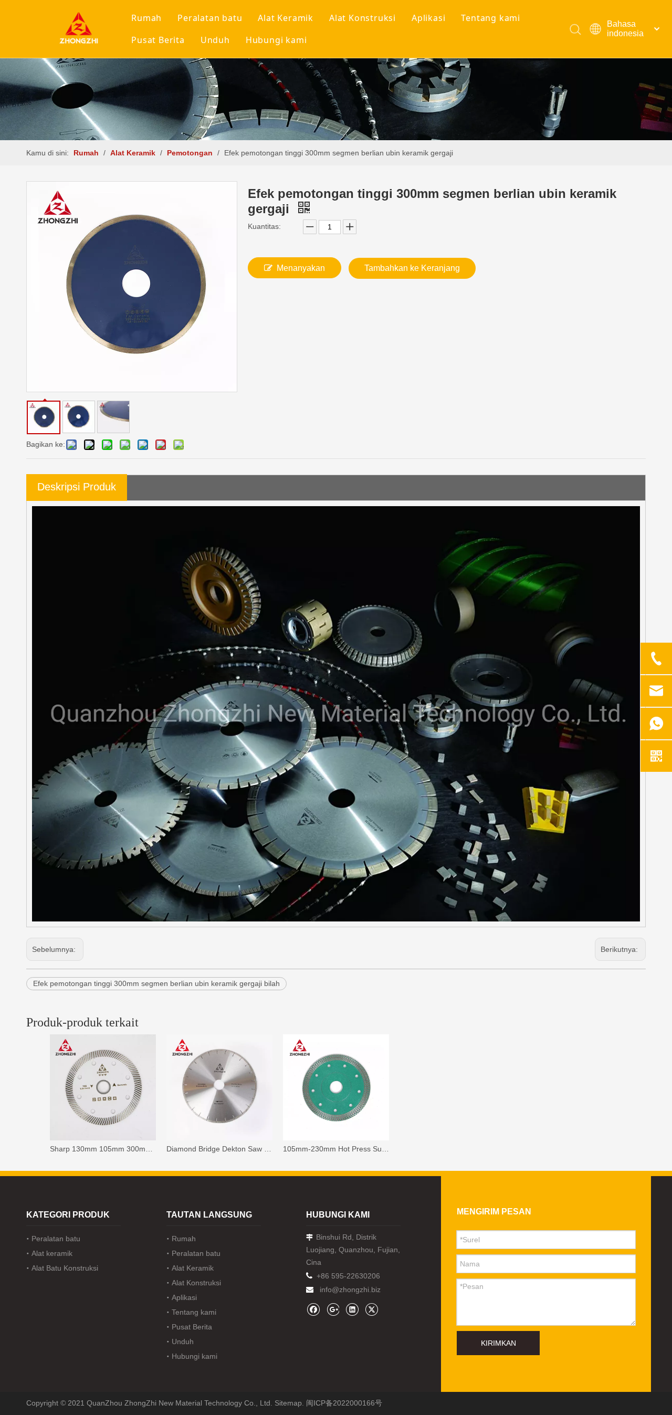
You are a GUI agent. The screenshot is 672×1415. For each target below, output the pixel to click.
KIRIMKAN (498, 1343)
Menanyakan (301, 268)
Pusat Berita (158, 40)
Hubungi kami (276, 40)
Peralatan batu (209, 18)
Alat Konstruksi (362, 18)
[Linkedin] (352, 1309)
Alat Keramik (285, 18)
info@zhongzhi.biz (350, 1289)
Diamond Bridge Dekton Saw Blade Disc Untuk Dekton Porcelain (219, 1149)
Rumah (146, 18)
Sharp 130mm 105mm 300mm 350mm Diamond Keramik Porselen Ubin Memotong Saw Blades (103, 1149)
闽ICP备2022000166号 (344, 1403)
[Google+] (332, 1309)
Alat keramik (52, 1253)
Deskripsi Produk (76, 486)
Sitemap (288, 1403)
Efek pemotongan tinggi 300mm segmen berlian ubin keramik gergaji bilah (156, 983)
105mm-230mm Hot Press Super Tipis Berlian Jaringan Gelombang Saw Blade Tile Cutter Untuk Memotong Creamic (336, 1149)
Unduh (215, 40)
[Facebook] (313, 1309)
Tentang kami (490, 18)
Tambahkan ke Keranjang (412, 268)
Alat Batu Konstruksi (65, 1268)
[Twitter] (371, 1309)
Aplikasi (428, 18)
